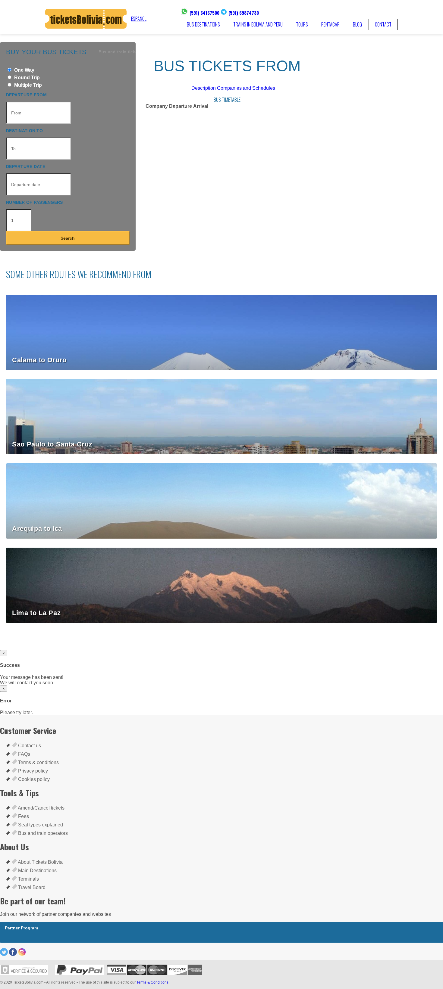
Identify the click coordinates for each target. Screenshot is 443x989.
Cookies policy (33, 779)
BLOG (357, 24)
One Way (23, 70)
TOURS (302, 24)
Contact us (29, 745)
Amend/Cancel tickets (40, 807)
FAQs (23, 754)
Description (203, 88)
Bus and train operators (42, 833)
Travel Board (31, 887)
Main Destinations (37, 870)
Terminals (28, 879)
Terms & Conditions (152, 982)
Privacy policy (32, 770)
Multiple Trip (27, 85)
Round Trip (26, 77)
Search (68, 238)
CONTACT (383, 24)
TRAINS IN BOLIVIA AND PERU (258, 24)
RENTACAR (330, 24)
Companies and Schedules (246, 88)
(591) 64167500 (204, 12)
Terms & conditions (38, 762)
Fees (23, 816)
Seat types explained (40, 824)
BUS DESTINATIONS (203, 24)
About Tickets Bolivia (40, 862)
